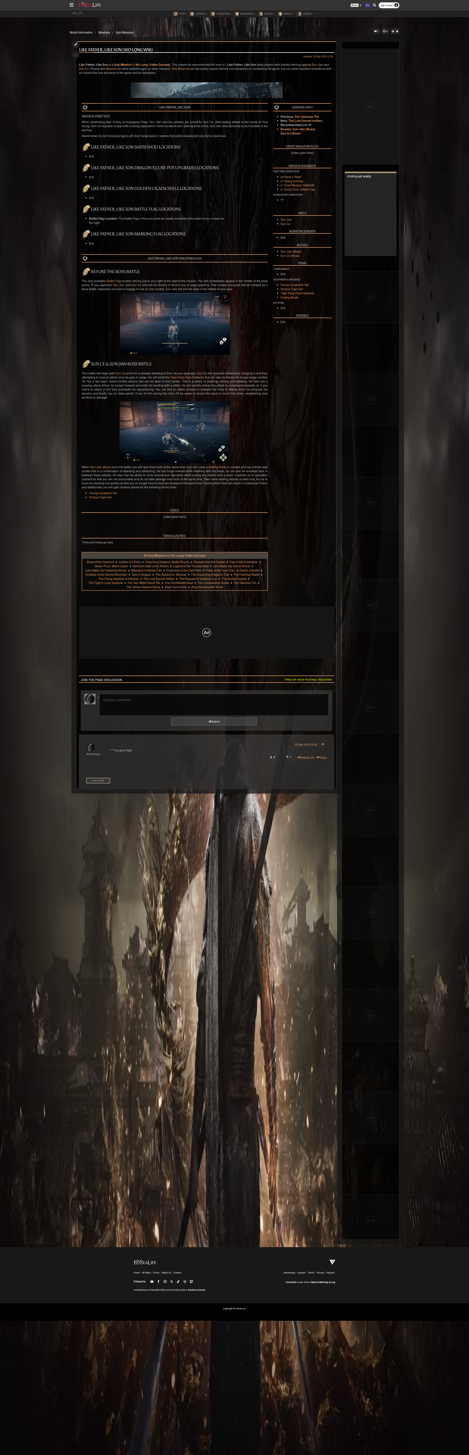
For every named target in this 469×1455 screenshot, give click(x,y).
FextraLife (291, 1282)
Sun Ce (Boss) (290, 133)
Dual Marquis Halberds (299, 185)
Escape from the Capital (209, 562)
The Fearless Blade (246, 575)
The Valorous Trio (307, 117)
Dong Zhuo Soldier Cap (299, 189)
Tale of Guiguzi (141, 575)
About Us (166, 1272)
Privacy (320, 1272)
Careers (302, 1272)
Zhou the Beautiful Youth (207, 587)
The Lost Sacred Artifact (305, 121)
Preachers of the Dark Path (183, 570)
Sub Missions (124, 32)
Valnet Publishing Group (322, 1282)
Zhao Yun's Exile (176, 587)
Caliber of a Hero (130, 562)
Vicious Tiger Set (291, 289)
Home (137, 1272)
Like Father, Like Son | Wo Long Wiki (116, 49)
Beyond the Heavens (100, 562)
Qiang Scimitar (294, 181)
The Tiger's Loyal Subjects (105, 583)
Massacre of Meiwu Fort (146, 570)
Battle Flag (114, 281)
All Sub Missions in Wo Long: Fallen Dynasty (174, 556)
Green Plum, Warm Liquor (111, 566)
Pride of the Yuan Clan (220, 570)
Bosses (285, 129)
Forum (156, 1272)
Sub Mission (122, 65)
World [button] (287, 13)
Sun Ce (84, 69)
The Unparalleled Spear (213, 583)
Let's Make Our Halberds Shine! (106, 570)
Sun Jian (317, 65)
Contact (177, 1272)
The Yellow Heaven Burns (143, 587)
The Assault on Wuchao (171, 575)
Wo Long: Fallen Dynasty (152, 65)
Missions (104, 32)
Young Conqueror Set (294, 285)
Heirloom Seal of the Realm (151, 566)
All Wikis (146, 1272)
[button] (356, 5)
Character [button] (222, 13)
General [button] (200, 13)
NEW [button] (181, 13)
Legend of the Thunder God (191, 566)
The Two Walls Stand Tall (143, 583)
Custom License (196, 1290)
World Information (81, 32)
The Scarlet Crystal (233, 579)
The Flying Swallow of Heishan (118, 579)
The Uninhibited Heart (179, 583)
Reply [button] (323, 758)
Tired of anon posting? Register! (308, 679)
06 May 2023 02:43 (306, 744)
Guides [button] (306, 13)
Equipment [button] (246, 13)
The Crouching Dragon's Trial (210, 575)
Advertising (289, 1272)
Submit (215, 721)
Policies (330, 1272)
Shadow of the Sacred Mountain (106, 575)
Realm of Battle (249, 570)
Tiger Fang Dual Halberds (297, 293)
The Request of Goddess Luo (198, 579)
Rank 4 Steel (292, 177)
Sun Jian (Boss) (304, 129)
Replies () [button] (307, 758)
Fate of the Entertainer (243, 562)
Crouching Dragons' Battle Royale (167, 562)
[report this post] (323, 744)
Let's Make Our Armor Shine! (231, 566)
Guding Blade (289, 297)
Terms (311, 1272)
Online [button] (267, 13)
